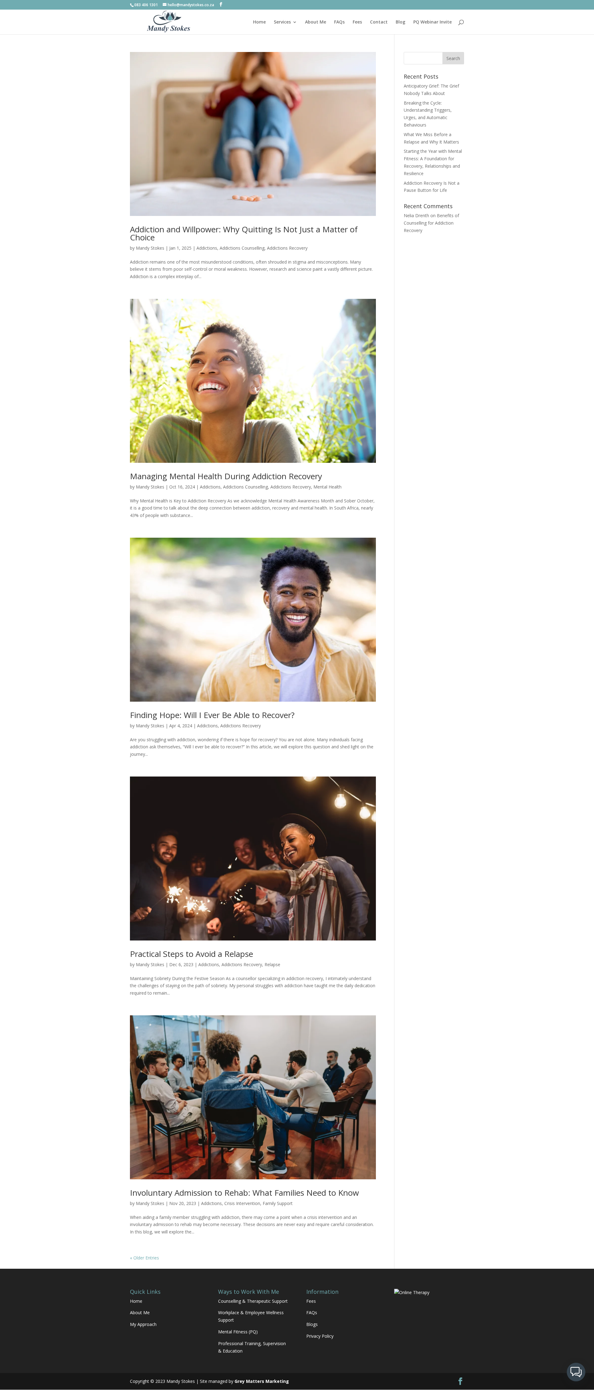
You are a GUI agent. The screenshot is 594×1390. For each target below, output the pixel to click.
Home (259, 22)
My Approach (143, 1324)
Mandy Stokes (150, 248)
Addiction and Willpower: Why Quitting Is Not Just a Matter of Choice (244, 233)
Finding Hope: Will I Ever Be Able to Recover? (212, 715)
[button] (576, 1372)
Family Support (278, 1203)
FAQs (339, 22)
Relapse (272, 964)
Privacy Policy (320, 1336)
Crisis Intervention (242, 1203)
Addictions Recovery (287, 248)
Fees (357, 22)
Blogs (312, 1324)
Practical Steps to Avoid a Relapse (191, 953)
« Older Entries (144, 1258)
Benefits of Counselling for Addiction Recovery (431, 223)
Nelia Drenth (416, 215)
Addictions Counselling (242, 248)
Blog (400, 22)
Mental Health (327, 487)
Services (282, 22)
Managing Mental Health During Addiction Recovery (226, 476)
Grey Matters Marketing (262, 1381)
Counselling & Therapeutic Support (253, 1301)
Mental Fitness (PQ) (238, 1332)
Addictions (206, 248)
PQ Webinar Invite (432, 22)
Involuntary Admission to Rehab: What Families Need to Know (244, 1192)
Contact (379, 22)
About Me (315, 22)
